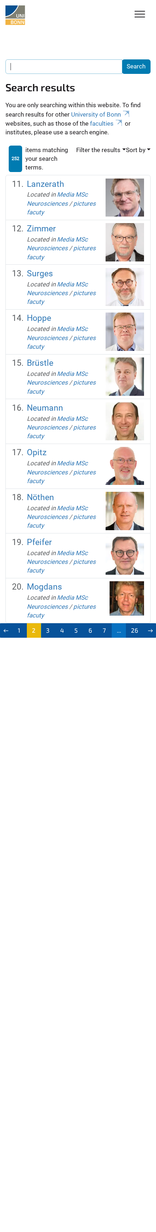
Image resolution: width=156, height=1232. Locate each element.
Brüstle (40, 363)
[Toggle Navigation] (140, 14)
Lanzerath (45, 184)
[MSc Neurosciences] (15, 15)
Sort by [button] (135, 150)
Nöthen (40, 497)
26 (134, 630)
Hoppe (39, 318)
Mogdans (44, 587)
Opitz (36, 452)
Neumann (45, 408)
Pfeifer (39, 542)
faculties (102, 123)
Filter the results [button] (98, 150)
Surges (40, 273)
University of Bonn (96, 114)
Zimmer (41, 229)
